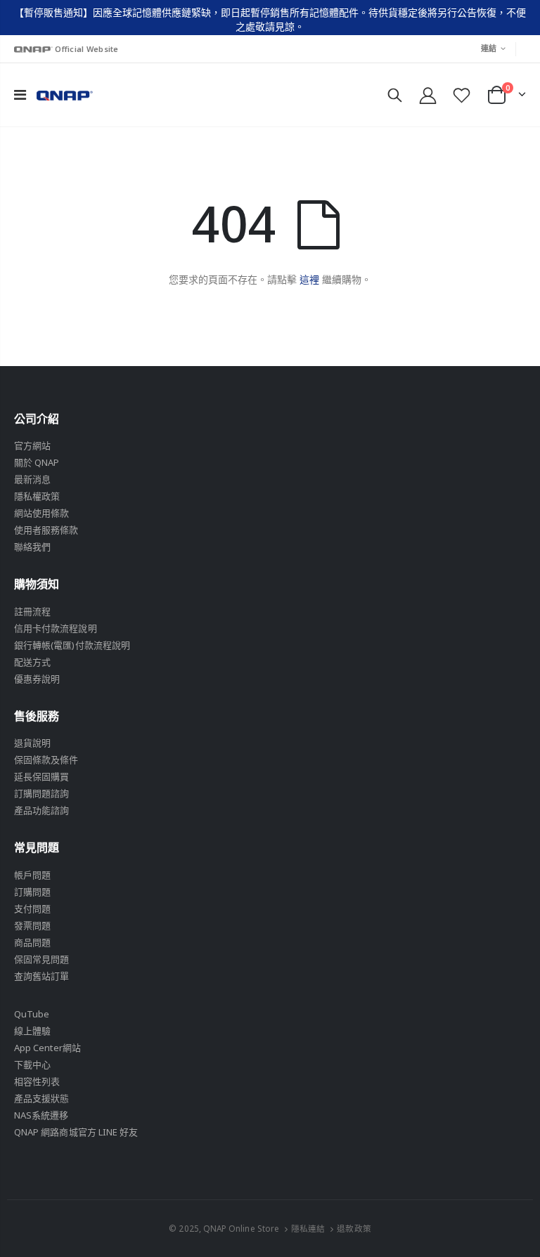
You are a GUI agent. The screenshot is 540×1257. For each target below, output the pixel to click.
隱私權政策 (37, 496)
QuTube (31, 1014)
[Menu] (20, 94)
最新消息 (32, 479)
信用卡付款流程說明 (55, 628)
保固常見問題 (41, 959)
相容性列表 (37, 1081)
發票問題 (32, 925)
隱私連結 (308, 1228)
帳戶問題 (32, 874)
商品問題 (32, 942)
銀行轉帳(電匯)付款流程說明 (72, 645)
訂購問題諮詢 (41, 793)
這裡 (309, 279)
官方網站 (32, 445)
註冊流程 (32, 611)
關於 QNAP (36, 462)
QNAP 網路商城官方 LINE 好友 (76, 1132)
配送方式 (32, 662)
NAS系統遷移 (41, 1115)
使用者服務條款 (46, 529)
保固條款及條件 (46, 759)
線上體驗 (32, 1030)
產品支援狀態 (41, 1098)
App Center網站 (47, 1047)
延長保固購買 (41, 776)
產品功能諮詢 (41, 810)
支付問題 (32, 908)
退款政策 (354, 1228)
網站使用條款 (41, 513)
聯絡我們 (32, 546)
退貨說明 (32, 742)
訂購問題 (32, 891)
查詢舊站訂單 (41, 976)
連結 (489, 48)
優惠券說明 (37, 678)
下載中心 (32, 1064)
